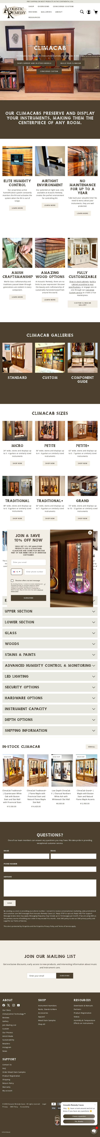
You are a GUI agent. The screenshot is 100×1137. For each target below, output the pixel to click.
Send (9, 903)
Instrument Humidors (47, 1005)
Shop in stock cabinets (79, 281)
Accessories (43, 1013)
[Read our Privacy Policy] (44, 584)
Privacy (5, 1107)
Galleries (46, 12)
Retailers (6, 1043)
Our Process (7, 1032)
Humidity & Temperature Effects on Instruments (84, 1021)
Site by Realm (6, 1132)
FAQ (4, 1068)
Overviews (43, 6)
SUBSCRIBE (28, 598)
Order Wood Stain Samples (14, 1072)
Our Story (6, 1010)
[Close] (90, 533)
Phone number (10, 864)
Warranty (6, 1087)
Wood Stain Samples (47, 1020)
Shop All (41, 1024)
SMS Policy (14, 1107)
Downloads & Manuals (83, 1005)
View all (91, 747)
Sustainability (8, 1040)
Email (53, 851)
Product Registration (82, 1013)
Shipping (6, 1079)
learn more (17, 208)
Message (8, 877)
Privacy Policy (49, 926)
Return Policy (8, 1083)
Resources (34, 17)
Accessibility (24, 1107)
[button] (93, 1130)
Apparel (41, 1017)
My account (7, 1090)
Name (6, 851)
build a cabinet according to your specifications (82, 284)
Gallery (5, 1021)
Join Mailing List (9, 1025)
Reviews (33, 12)
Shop (31, 6)
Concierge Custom (63, 6)
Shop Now (17, 463)
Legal (6, 921)
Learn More (65, 1)
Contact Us (7, 1064)
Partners (77, 1009)
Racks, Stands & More (47, 1009)
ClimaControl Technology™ (14, 1014)
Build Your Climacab (71, 63)
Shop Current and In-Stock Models (34, 63)
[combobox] (16, 571)
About (59, 12)
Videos (76, 1017)
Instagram (6, 1047)
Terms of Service (64, 926)
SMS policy (65, 918)
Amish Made (7, 1036)
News (4, 1051)
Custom (5, 1029)
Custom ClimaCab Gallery (82, 304)
